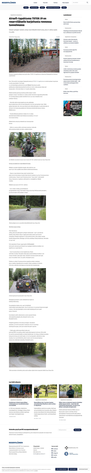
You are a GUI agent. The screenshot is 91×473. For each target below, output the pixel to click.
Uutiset (35, 2)
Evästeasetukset (83, 469)
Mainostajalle (65, 2)
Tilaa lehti (45, 2)
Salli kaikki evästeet (62, 469)
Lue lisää (36, 470)
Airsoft (57, 37)
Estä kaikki (73, 469)
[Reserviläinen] (9, 2)
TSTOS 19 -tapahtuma (38, 81)
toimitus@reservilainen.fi (39, 454)
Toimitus (55, 2)
